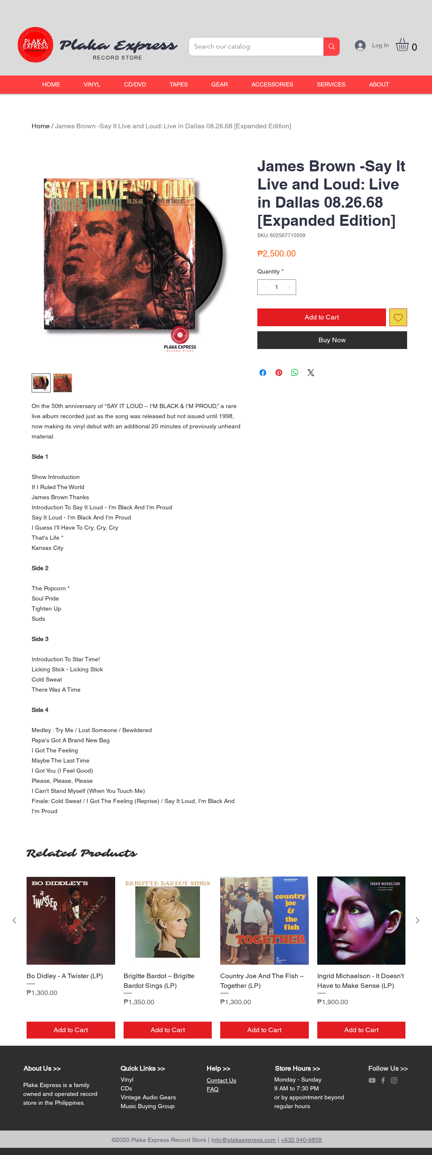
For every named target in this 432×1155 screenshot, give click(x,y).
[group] (216, 957)
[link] (410, 44)
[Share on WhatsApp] (295, 373)
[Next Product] (418, 920)
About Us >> (42, 1068)
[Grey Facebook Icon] (383, 1080)
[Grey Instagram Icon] (394, 1080)
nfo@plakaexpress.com (244, 1139)
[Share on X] (311, 373)
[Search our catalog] (331, 47)
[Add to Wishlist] (398, 317)
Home (41, 126)
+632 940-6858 (301, 1139)
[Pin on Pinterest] (279, 373)
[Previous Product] (14, 920)
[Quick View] (71, 920)
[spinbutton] (276, 287)
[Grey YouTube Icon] (372, 1080)
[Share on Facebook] (263, 373)
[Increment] (289, 287)
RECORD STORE (118, 58)
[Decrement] (264, 287)
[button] (92, 84)
